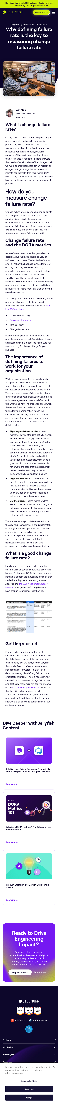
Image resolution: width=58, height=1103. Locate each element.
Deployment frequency (21, 319)
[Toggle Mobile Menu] (53, 12)
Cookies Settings (29, 1080)
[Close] (54, 1067)
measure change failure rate (26, 687)
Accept (29, 1097)
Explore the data (38, 5)
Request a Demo (41, 12)
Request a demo (20, 972)
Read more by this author (26, 113)
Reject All (29, 1089)
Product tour (40, 972)
